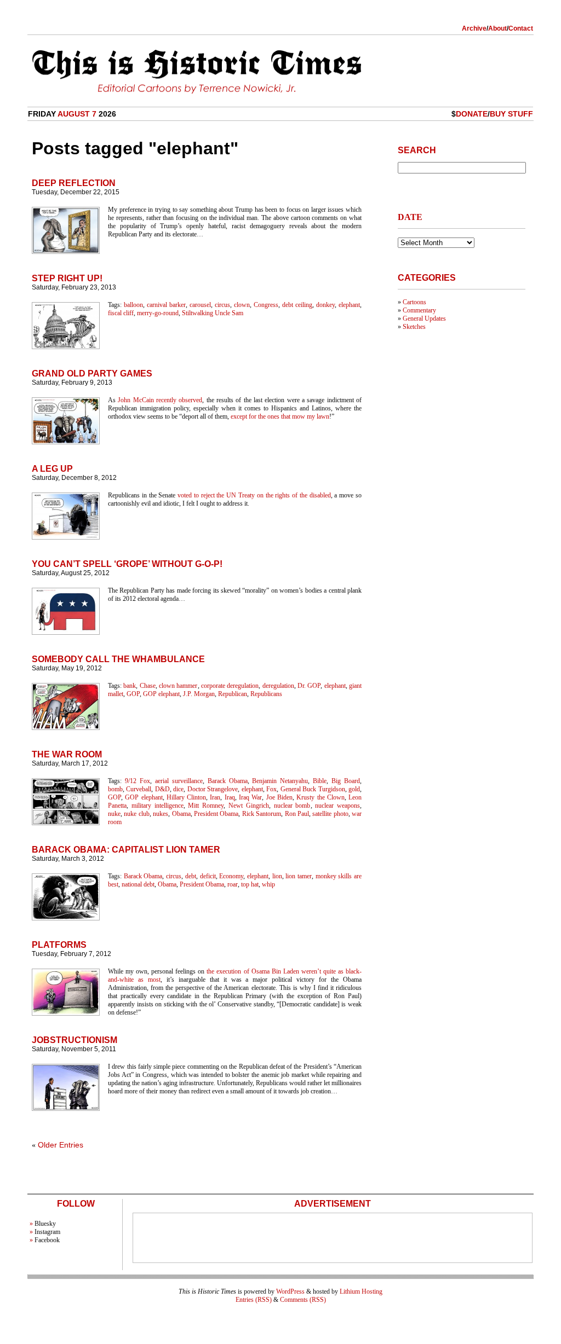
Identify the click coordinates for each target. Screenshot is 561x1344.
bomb (115, 789)
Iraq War (250, 797)
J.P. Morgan (199, 694)
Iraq (230, 797)
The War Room (67, 754)
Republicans (266, 694)
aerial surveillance (179, 781)
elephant (349, 305)
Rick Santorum (261, 814)
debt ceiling (297, 305)
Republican (232, 694)
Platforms (59, 944)
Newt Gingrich (248, 805)
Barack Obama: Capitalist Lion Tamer (126, 849)
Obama (181, 814)
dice (178, 789)
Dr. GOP (308, 686)
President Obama (216, 814)
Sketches (414, 327)
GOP (133, 694)
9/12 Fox (137, 781)
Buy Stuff (511, 113)
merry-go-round (158, 313)
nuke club (136, 814)
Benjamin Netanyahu (280, 781)
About (497, 28)
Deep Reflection (74, 183)
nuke (114, 814)
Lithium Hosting (361, 1291)
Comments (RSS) (303, 1300)
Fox (271, 789)
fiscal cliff (121, 313)
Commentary (419, 310)
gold (354, 789)
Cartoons (414, 302)
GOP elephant (161, 694)
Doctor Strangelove (212, 789)
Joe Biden (279, 797)
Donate (472, 113)
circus (222, 305)
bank (129, 686)
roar (232, 884)
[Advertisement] (332, 1237)
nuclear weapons (337, 805)
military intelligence (157, 805)
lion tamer (298, 876)
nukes (160, 814)
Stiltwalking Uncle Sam (212, 313)
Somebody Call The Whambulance (118, 659)
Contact (520, 28)
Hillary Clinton (186, 797)
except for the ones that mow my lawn (280, 416)
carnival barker (166, 305)
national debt (138, 884)
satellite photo (330, 814)
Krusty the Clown (320, 797)
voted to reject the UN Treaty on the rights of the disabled (254, 495)
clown (242, 305)
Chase (148, 686)
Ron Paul (297, 814)
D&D (162, 789)
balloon (133, 305)
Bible (320, 781)
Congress (266, 305)
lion (277, 876)
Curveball (138, 789)
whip (268, 884)
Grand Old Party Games (92, 373)
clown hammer (178, 686)
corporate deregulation (230, 686)
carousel (200, 305)
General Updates (424, 318)
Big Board (345, 781)
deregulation (278, 686)
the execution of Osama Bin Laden (253, 971)
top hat (250, 884)
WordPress (290, 1291)
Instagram (47, 1232)
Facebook (47, 1240)
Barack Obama (228, 781)
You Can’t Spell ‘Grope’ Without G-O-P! (127, 564)
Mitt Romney (206, 805)
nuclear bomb (292, 805)
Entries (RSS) (254, 1300)
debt (190, 876)
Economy (231, 876)
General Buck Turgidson (312, 789)
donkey (325, 305)
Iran (215, 797)
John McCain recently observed (160, 400)
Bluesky (45, 1223)
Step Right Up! (67, 278)
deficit (208, 876)
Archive (474, 28)
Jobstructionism (74, 1040)
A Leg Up (52, 468)
